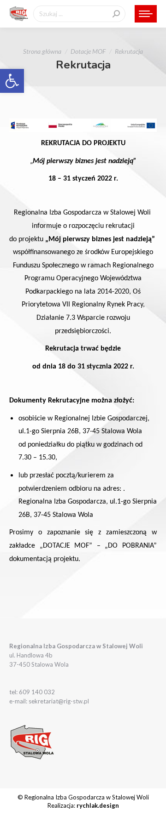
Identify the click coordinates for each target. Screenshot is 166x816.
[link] (12, 81)
